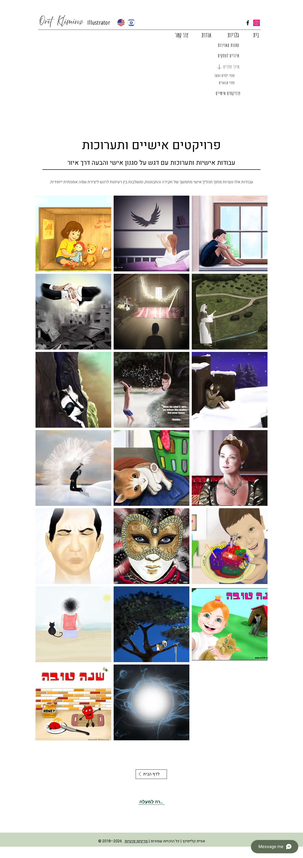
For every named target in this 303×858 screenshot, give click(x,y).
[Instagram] (256, 23)
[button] (233, 35)
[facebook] (248, 23)
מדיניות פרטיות (136, 841)
